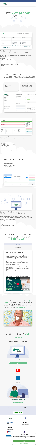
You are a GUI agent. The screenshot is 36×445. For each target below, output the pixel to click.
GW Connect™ (18, 412)
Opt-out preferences (22, 443)
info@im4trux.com (22, 362)
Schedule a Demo (18, 402)
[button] (34, 434)
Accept (24, 441)
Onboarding (18, 244)
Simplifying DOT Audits (18, 247)
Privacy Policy (26, 443)
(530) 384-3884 (13, 362)
